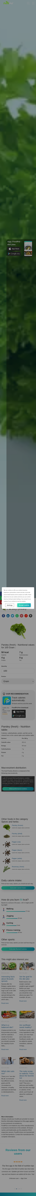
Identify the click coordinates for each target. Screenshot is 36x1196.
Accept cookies (24, 605)
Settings (9, 605)
